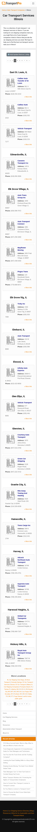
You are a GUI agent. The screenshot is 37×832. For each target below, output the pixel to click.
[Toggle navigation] (33, 3)
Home (4, 10)
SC (26, 694)
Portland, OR (18, 694)
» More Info (28, 97)
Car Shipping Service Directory (18, 811)
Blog (4, 721)
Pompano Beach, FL (26, 687)
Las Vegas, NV (27, 691)
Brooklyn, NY (9, 694)
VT (12, 696)
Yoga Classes (18, 696)
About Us (6, 733)
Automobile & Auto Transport (12, 729)
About (22, 815)
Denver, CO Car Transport (18, 684)
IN (26, 689)
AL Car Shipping (12, 680)
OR (23, 694)
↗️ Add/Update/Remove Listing (18, 54)
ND (18, 691)
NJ (21, 691)
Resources (6, 725)
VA (9, 696)
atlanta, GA (14, 689)
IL (24, 689)
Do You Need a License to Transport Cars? (16, 789)
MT (12, 691)
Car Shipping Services (10, 717)
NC (15, 691)
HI (20, 689)
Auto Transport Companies (16, 10)
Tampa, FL (7, 689)
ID (22, 689)
